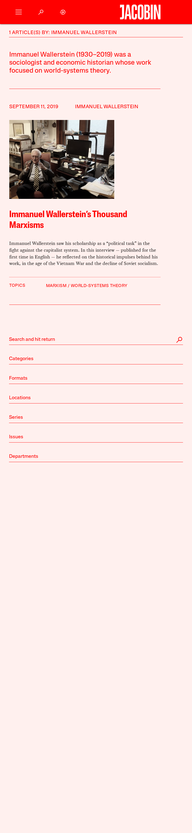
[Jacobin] (140, 12)
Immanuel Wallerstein (106, 106)
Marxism (56, 286)
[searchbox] (96, 340)
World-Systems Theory (99, 286)
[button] (19, 12)
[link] (63, 12)
